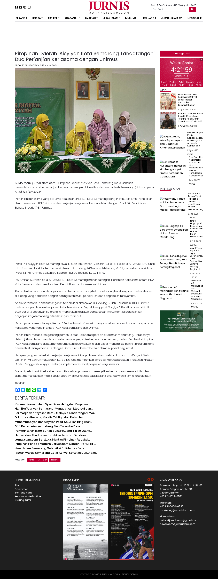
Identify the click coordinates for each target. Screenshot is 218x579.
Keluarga (149, 18)
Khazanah (71, 18)
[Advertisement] (60, 36)
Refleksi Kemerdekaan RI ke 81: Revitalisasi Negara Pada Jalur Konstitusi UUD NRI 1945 (190, 117)
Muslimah (131, 18)
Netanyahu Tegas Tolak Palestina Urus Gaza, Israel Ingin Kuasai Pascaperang (195, 201)
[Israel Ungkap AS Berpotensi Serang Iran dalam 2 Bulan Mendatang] (174, 231)
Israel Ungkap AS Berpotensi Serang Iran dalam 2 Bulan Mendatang (196, 228)
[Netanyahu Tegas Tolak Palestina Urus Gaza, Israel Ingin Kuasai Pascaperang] (173, 204)
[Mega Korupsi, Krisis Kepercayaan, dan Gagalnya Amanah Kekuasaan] (173, 142)
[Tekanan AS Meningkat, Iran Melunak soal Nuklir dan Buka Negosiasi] (175, 292)
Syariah (90, 18)
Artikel (52, 18)
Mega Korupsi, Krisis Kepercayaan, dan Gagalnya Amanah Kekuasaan (195, 139)
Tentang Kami (23, 492)
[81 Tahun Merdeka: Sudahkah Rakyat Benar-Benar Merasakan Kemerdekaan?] (168, 101)
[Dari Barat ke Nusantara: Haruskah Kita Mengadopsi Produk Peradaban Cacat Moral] (174, 169)
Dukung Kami (182, 53)
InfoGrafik (194, 18)
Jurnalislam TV (171, 18)
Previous (149, 479)
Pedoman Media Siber (28, 496)
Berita (36, 18)
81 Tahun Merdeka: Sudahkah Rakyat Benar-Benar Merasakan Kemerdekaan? (188, 100)
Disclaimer (21, 489)
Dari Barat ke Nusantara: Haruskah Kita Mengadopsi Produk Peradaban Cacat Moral (196, 166)
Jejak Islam (110, 18)
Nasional (54, 460)
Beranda (21, 18)
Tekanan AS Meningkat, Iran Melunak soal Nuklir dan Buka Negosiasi (197, 290)
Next (152, 479)
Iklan (17, 485)
